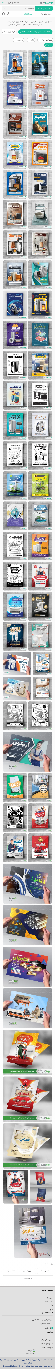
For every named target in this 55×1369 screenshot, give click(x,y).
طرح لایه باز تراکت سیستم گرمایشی (15, 244)
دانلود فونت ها (46, 1343)
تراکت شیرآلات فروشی (17, 688)
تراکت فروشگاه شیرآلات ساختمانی (42, 688)
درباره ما (50, 1297)
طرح (41, 21)
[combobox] (45, 40)
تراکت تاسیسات (27, 1008)
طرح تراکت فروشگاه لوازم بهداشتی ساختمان (15, 305)
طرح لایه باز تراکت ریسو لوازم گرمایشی (15, 365)
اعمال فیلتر (48, 45)
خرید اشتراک (28, 14)
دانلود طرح (11, 1270)
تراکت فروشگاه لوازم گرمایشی (15, 94)
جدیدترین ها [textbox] (47, 40)
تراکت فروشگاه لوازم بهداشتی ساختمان (40, 485)
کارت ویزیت (45, 1270)
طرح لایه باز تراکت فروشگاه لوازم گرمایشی (15, 64)
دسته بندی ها (46, 14)
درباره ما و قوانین (46, 1339)
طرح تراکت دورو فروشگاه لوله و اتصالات (41, 1187)
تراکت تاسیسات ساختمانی (40, 576)
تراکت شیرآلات (27, 1146)
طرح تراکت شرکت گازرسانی (15, 817)
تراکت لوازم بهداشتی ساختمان (15, 606)
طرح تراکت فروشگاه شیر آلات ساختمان (40, 64)
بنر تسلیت (28, 1278)
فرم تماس (47, 1328)
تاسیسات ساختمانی (15, 787)
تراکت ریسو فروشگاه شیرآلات (15, 715)
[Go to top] (47, 1362)
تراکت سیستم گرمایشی (40, 546)
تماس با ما (49, 1301)
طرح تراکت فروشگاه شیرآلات (42, 663)
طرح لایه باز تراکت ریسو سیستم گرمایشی (40, 395)
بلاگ (51, 1305)
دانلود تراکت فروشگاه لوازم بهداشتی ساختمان (40, 606)
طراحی (33, 21)
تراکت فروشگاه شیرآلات (40, 787)
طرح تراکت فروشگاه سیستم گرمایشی (15, 214)
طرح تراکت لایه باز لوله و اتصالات (40, 817)
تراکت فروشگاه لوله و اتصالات (27, 925)
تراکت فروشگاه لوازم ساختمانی (40, 715)
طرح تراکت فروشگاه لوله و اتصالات (27, 884)
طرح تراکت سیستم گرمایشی (40, 274)
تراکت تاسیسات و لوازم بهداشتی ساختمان (24, 24)
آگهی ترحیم (27, 1270)
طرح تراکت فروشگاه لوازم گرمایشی (40, 94)
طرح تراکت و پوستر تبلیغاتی (17, 21)
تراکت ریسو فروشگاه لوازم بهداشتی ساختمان (15, 455)
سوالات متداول (46, 1347)
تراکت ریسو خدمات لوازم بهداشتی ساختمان (40, 455)
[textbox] (31, 40)
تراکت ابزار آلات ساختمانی (40, 847)
